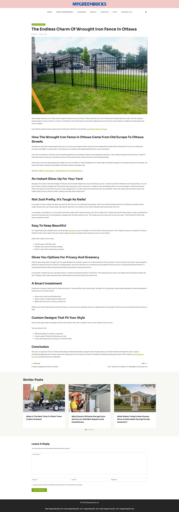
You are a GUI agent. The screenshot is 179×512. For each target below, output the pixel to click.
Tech (115, 12)
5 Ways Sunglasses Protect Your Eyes (45, 365)
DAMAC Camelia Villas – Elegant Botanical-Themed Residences (60, 171)
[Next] (152, 406)
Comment (36, 454)
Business (81, 12)
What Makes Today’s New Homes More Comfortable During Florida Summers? (133, 419)
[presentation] (44, 398)
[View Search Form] (145, 12)
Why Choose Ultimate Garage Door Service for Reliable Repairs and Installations (88, 419)
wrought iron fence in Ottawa (97, 129)
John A (35, 34)
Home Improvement (64, 12)
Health (93, 12)
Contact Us (126, 12)
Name (35, 480)
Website (114, 480)
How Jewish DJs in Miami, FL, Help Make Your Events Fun (127, 365)
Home (49, 12)
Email (74, 480)
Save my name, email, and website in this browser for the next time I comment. (58, 485)
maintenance (72, 230)
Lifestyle (105, 12)
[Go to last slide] (26, 406)
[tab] (85, 429)
